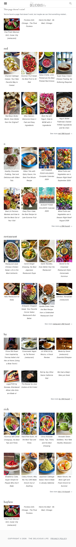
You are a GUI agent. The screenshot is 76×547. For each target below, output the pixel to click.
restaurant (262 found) (61, 324)
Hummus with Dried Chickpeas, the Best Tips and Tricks (11, 439)
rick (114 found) (64, 491)
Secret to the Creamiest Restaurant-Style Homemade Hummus (64, 270)
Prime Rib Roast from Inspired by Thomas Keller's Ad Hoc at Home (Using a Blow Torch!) (12, 357)
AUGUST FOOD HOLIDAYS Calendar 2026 (47, 208)
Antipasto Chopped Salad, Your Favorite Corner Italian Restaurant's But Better (29, 312)
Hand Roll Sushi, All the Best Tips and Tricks (29, 439)
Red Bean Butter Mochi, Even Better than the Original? (11, 119)
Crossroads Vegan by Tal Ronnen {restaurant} (29, 354)
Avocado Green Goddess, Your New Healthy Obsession (64, 439)
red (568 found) (64, 133)
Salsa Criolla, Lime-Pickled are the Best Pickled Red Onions (46, 78)
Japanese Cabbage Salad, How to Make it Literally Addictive (46, 479)
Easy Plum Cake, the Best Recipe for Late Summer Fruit (29, 214)
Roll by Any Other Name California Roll (46, 375)
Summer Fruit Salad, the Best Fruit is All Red (29, 79)
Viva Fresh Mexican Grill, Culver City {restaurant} (11, 35)
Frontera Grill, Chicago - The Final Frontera (29, 23)
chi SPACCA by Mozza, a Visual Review (47, 354)
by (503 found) (64, 399)
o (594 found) (65, 226)
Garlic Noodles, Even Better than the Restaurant (47, 267)
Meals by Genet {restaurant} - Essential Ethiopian (64, 354)
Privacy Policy (59, 538)
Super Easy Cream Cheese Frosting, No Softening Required (64, 79)
